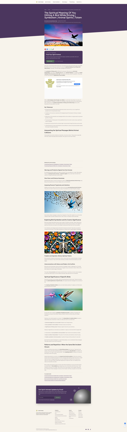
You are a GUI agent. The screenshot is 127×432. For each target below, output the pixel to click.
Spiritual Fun (79, 1)
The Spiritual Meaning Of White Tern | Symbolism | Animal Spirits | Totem (57, 165)
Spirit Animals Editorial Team (50, 429)
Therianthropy (72, 1)
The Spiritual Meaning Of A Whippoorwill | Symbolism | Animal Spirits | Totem (58, 377)
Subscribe (57, 397)
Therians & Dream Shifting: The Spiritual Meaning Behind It (54, 380)
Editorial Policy (80, 417)
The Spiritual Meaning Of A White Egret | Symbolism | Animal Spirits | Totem (58, 375)
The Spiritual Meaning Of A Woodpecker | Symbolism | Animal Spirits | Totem (58, 164)
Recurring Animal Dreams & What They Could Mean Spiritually (55, 378)
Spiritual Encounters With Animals (60, 423)
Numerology (64, 1)
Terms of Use (80, 414)
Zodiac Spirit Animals (72, 414)
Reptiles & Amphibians (58, 422)
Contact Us (80, 413)
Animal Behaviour (57, 411)
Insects (56, 417)
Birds (49, 9)
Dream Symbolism (56, 1)
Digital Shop (71, 411)
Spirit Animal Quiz (72, 413)
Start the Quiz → (50, 61)
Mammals (56, 418)
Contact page (52, 399)
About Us (79, 411)
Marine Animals (57, 419)
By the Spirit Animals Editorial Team (50, 20)
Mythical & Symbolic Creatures (60, 421)
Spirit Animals (47, 1)
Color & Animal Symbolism (59, 414)
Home (45, 9)
